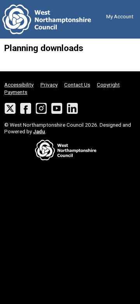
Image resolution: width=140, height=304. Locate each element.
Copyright (108, 84)
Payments (15, 92)
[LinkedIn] (72, 108)
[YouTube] (57, 108)
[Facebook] (26, 108)
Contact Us (77, 84)
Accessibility (18, 84)
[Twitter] (10, 108)
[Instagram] (41, 108)
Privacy (49, 84)
